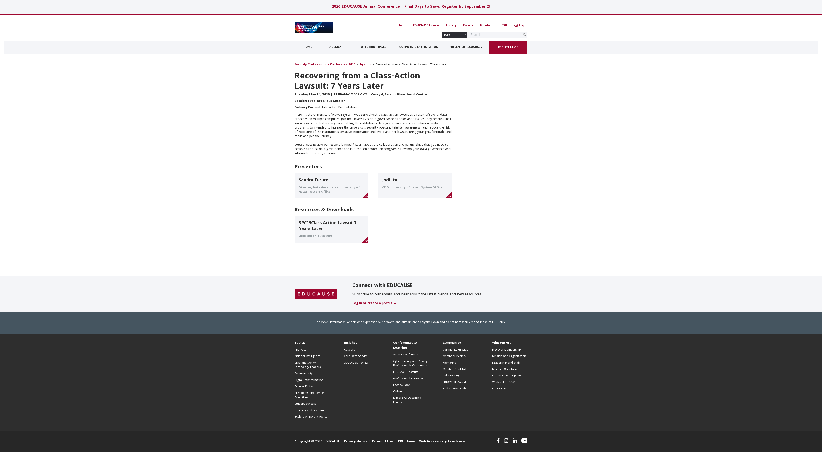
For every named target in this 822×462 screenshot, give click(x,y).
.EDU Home (406, 441)
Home (402, 25)
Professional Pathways (408, 378)
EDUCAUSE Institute (405, 372)
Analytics (300, 350)
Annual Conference (406, 354)
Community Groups (455, 350)
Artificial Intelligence (307, 356)
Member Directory (454, 356)
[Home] (314, 27)
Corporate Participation (418, 47)
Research (350, 350)
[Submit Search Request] (524, 34)
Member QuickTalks (455, 369)
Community (452, 343)
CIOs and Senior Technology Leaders (308, 365)
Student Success (305, 404)
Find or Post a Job (454, 388)
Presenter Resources (466, 47)
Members (487, 25)
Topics (300, 343)
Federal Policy (304, 386)
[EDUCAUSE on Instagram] (506, 441)
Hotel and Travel (372, 47)
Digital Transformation (309, 380)
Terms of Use (382, 441)
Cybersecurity (304, 373)
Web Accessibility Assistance (442, 441)
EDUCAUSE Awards (455, 382)
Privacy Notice (355, 441)
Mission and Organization (509, 356)
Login (522, 25)
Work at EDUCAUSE (504, 382)
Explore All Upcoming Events (407, 400)
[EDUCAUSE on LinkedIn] (515, 441)
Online (397, 391)
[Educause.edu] (316, 294)
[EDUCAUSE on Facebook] (498, 441)
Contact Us (499, 388)
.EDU (503, 25)
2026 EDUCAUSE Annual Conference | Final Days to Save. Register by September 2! (411, 7)
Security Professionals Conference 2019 (325, 64)
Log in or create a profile (372, 303)
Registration (508, 47)
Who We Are (501, 343)
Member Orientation (505, 369)
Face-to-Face (401, 385)
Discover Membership (506, 350)
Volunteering (451, 375)
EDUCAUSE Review (426, 25)
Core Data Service (356, 356)
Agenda (335, 47)
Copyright (302, 441)
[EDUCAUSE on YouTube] (524, 441)
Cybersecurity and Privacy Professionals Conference (410, 363)
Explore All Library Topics (311, 417)
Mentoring (449, 363)
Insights (350, 343)
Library (451, 25)
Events (468, 25)
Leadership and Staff (506, 363)
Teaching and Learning (309, 410)
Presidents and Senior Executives (309, 395)
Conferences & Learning (405, 345)
